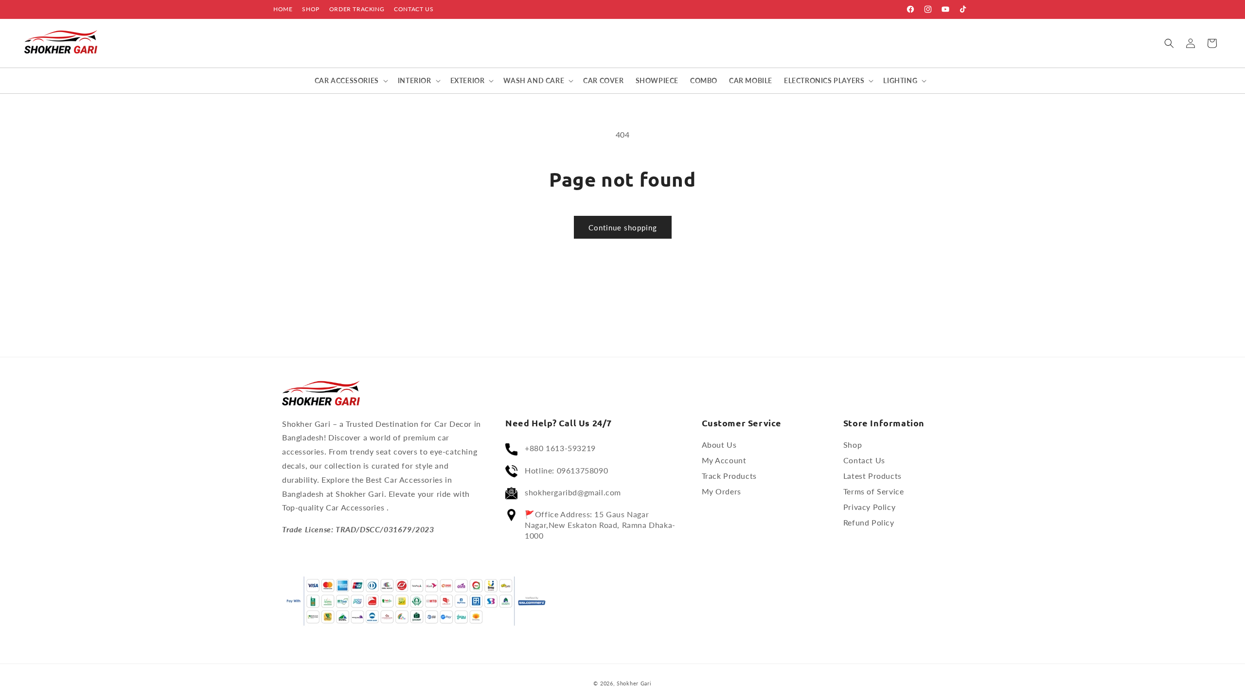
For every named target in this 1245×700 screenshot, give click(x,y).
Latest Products (872, 476)
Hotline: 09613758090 (566, 470)
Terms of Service (873, 491)
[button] (1169, 43)
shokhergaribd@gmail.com (573, 492)
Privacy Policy (869, 507)
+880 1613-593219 (560, 448)
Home (282, 9)
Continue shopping (622, 227)
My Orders (721, 491)
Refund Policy (868, 522)
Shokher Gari (634, 683)
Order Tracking (356, 9)
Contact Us (413, 9)
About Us (719, 445)
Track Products (729, 476)
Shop (310, 9)
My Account (724, 460)
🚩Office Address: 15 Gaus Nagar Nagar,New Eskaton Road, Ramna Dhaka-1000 (600, 524)
